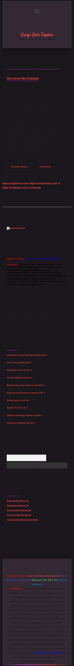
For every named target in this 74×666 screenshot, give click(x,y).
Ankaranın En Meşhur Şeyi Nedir (22, 520)
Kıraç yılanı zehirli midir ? (19, 362)
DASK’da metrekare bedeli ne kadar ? (25, 415)
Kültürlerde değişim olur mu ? (21, 423)
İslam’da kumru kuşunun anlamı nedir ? (26, 393)
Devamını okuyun (21, 167)
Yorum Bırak (45, 167)
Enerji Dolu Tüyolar (37, 35)
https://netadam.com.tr (16, 187)
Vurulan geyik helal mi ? (18, 400)
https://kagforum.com (15, 183)
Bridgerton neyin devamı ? (19, 370)
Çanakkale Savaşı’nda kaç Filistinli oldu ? (27, 355)
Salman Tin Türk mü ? (17, 408)
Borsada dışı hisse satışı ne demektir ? (26, 385)
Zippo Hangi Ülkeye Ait (18, 501)
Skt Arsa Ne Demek (23, 78)
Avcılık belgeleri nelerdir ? (19, 378)
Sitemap (36, 187)
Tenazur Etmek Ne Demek (19, 510)
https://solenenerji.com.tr (44, 183)
